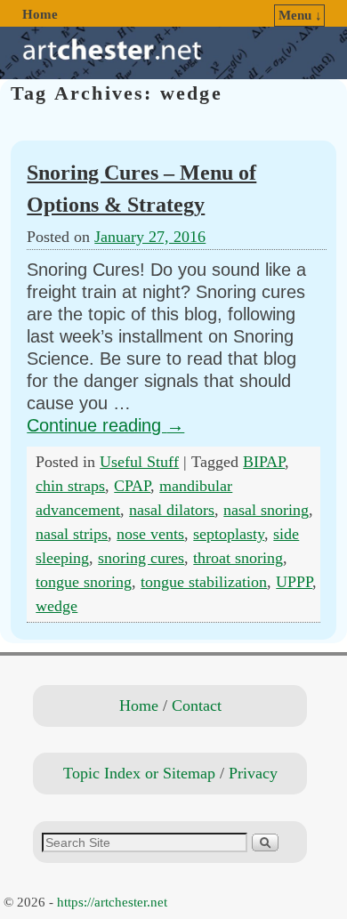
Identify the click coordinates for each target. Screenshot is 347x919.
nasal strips (72, 534)
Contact (197, 705)
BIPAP (264, 462)
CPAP (132, 486)
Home (40, 14)
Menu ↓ (300, 15)
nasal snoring (266, 510)
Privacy (253, 773)
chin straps (70, 486)
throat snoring (238, 558)
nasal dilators (171, 510)
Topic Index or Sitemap (139, 773)
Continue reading (105, 425)
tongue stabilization (204, 582)
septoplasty (228, 534)
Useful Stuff (139, 462)
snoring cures (141, 558)
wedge (56, 606)
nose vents (150, 534)
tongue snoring (84, 582)
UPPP (294, 582)
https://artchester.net (112, 902)
